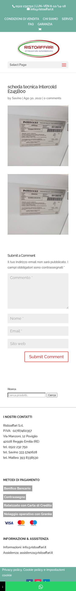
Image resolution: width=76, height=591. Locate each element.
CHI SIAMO (50, 19)
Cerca (52, 395)
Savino (16, 98)
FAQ (31, 24)
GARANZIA (45, 24)
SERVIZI (67, 19)
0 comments (52, 98)
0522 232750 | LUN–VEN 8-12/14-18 (40, 6)
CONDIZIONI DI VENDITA (21, 19)
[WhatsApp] (40, 586)
